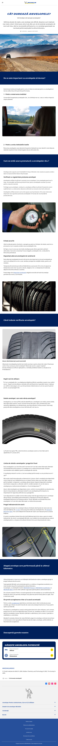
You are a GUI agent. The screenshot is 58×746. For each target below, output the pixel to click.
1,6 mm (18, 510)
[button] (29, 650)
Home (5, 678)
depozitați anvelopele (20, 272)
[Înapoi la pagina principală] (30, 2)
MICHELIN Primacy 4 (29, 588)
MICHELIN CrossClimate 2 (43, 588)
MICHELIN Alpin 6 (8, 589)
